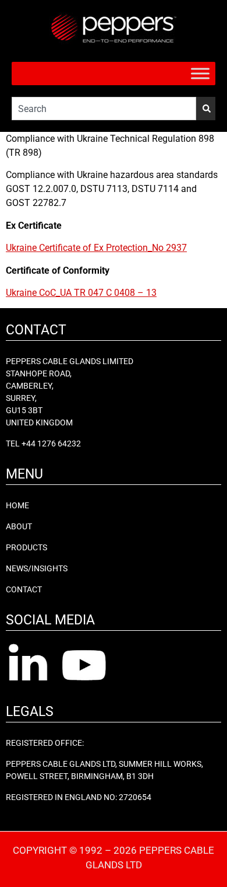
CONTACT (24, 589)
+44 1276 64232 (51, 443)
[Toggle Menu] (200, 73)
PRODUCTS (26, 547)
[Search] (205, 108)
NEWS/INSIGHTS (37, 568)
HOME (17, 505)
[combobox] (104, 108)
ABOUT (19, 526)
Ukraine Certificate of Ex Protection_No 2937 (96, 247)
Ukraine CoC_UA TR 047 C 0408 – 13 (81, 292)
